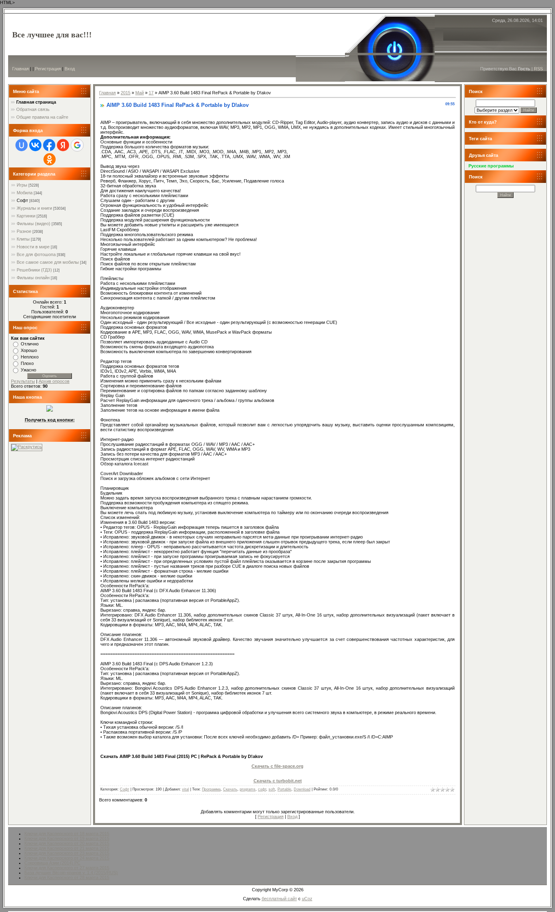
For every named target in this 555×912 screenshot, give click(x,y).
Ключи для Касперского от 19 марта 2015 (66, 838)
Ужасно (28, 369)
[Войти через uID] (21, 145)
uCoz (307, 898)
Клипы (23, 239)
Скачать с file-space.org (277, 766)
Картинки (26, 215)
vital (185, 789)
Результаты (23, 381)
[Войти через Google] (77, 145)
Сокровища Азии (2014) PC (52, 862)
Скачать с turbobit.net (278, 780)
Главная (20, 68)
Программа (211, 789)
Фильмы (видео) (33, 223)
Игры (22, 184)
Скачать (230, 789)
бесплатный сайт (279, 898)
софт (262, 789)
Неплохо (30, 356)
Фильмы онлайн (33, 277)
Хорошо (29, 350)
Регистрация (48, 68)
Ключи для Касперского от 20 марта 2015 (66, 843)
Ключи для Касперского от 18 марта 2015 (66, 833)
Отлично (30, 343)
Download (302, 789)
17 (151, 92)
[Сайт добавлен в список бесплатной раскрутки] (26, 446)
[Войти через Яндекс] (63, 145)
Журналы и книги (34, 208)
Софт (22, 200)
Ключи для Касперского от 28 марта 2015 (66, 877)
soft (272, 789)
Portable (284, 789)
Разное (24, 231)
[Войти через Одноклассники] (49, 159)
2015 (125, 92)
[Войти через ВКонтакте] (35, 145)
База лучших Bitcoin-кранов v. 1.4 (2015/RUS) (71, 872)
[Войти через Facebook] (49, 145)
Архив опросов (54, 381)
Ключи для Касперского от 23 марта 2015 (66, 853)
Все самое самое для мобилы (48, 262)
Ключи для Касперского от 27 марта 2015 (66, 867)
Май (139, 92)
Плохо (27, 363)
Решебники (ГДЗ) (34, 269)
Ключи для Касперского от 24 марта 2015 (66, 858)
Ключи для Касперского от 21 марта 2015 (66, 848)
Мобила (25, 192)
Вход (70, 68)
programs (248, 789)
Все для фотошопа (36, 254)
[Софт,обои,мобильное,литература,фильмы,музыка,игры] (49, 410)
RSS (538, 68)
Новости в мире (33, 246)
